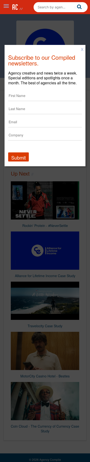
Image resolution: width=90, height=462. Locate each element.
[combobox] (61, 7)
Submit (18, 157)
